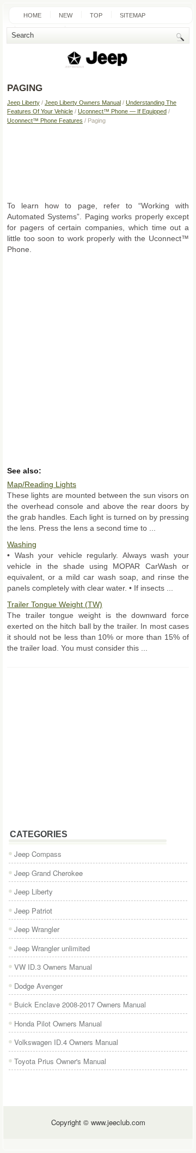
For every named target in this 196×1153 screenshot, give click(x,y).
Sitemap (132, 15)
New (65, 15)
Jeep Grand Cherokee (48, 873)
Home (32, 15)
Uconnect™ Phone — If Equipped (122, 111)
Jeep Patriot (33, 910)
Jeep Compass (38, 854)
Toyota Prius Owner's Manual (60, 1061)
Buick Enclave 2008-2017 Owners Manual (80, 1004)
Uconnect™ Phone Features (45, 120)
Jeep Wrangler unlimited (52, 948)
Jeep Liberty (23, 102)
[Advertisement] (98, 162)
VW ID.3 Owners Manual (53, 967)
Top (96, 15)
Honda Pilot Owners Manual (58, 1023)
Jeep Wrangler (36, 929)
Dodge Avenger (38, 986)
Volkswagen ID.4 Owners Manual (66, 1042)
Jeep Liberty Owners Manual (83, 102)
